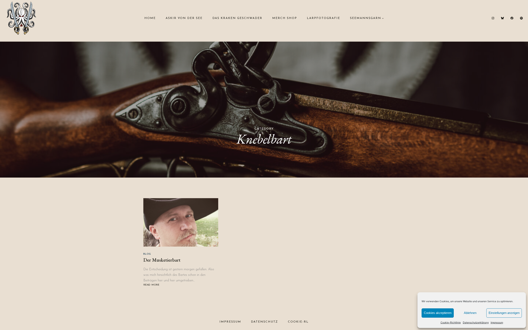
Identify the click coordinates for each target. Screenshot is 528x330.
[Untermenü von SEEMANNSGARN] (383, 18)
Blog (147, 254)
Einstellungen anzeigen (504, 313)
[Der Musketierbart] (180, 222)
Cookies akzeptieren (437, 313)
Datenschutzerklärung (476, 322)
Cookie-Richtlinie (451, 322)
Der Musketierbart (161, 260)
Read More (152, 285)
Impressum (497, 322)
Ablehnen (470, 313)
